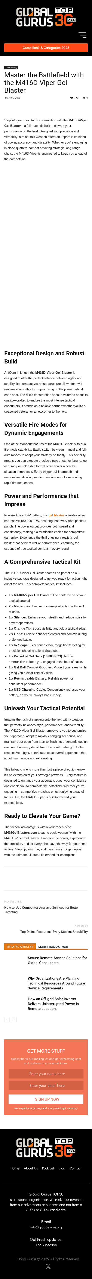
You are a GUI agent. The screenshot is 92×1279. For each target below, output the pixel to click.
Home (14, 1168)
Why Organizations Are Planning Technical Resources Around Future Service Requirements (56, 983)
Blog (62, 1168)
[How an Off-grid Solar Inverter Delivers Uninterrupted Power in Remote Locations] (15, 1003)
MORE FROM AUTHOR (53, 946)
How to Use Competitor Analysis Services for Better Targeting (41, 910)
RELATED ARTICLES (20, 946)
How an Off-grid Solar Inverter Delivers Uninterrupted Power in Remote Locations (53, 1004)
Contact (76, 1168)
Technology (11, 67)
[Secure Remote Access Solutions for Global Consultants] (15, 962)
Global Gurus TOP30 (46, 1194)
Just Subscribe (46, 1245)
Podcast (48, 1168)
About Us (31, 1168)
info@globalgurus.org (46, 1227)
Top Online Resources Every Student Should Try (54, 932)
